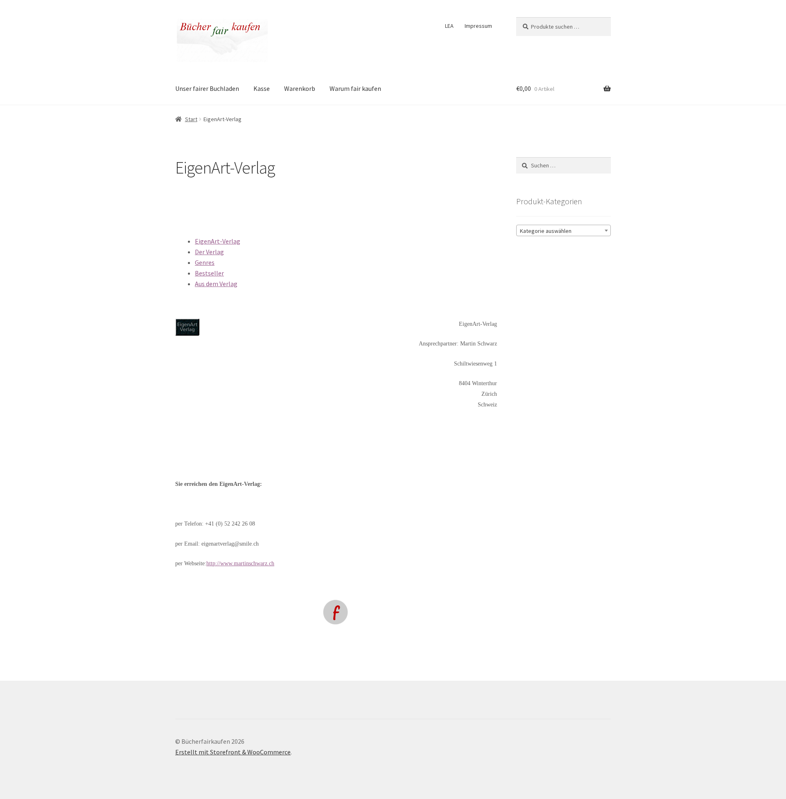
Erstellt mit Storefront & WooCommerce (233, 752)
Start (191, 119)
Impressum (478, 25)
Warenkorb (299, 88)
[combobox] (563, 230)
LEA (449, 25)
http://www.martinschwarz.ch (240, 563)
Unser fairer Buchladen (207, 88)
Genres (205, 262)
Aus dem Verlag (216, 284)
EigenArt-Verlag (217, 241)
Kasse (261, 88)
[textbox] (563, 231)
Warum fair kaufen (355, 88)
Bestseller (209, 273)
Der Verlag (209, 252)
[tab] (346, 241)
